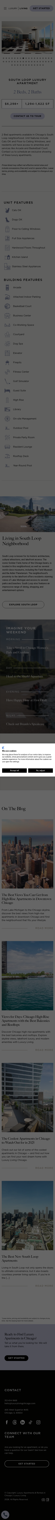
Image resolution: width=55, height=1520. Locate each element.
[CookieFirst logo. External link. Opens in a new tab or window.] (3, 748)
